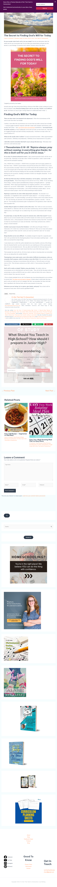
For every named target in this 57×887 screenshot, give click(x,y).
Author (6, 293)
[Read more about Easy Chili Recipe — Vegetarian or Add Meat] (16, 417)
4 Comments (32, 443)
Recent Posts (12, 293)
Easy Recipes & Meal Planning (43, 443)
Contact (28, 868)
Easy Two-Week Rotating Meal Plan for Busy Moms (40, 440)
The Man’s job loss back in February (21, 279)
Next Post (50, 391)
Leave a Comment (8, 38)
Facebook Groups (28, 839)
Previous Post (8, 391)
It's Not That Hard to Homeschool (23, 297)
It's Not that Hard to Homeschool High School (24, 316)
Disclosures (28, 866)
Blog (28, 843)
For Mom (25, 38)
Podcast (28, 841)
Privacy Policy (28, 864)
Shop (28, 837)
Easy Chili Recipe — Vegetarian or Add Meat (15, 434)
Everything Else (12, 438)
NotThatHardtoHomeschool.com (12, 305)
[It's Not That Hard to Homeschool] (8, 300)
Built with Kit (28, 378)
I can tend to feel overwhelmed (26, 127)
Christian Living (18, 38)
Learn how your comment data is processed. (33, 496)
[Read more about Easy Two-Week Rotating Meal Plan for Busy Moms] (41, 420)
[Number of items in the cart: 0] (7, 516)
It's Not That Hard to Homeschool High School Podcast (33, 318)
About (28, 835)
